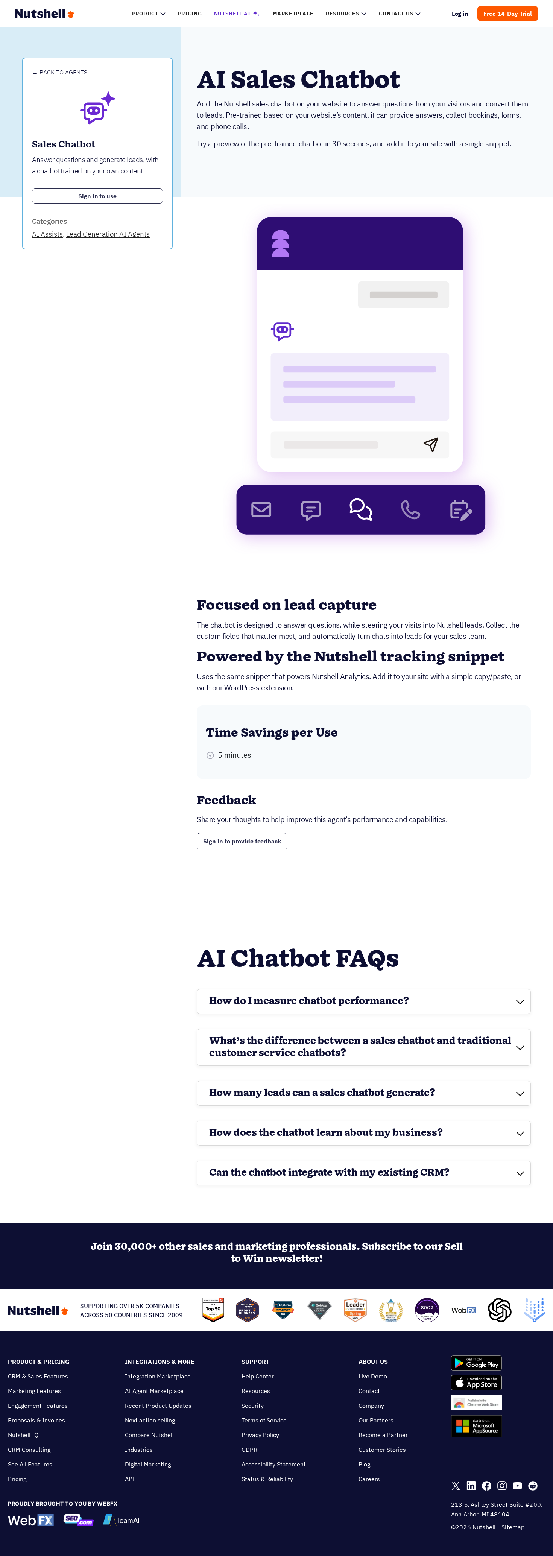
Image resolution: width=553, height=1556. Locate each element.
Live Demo (373, 1376)
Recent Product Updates (158, 1405)
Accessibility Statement (274, 1464)
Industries (139, 1449)
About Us (373, 1361)
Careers (369, 1479)
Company (371, 1405)
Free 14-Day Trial (507, 13)
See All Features (30, 1464)
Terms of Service (264, 1420)
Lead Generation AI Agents (108, 234)
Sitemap (512, 1527)
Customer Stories (382, 1449)
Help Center (258, 1376)
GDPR (249, 1449)
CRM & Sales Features (38, 1376)
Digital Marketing (148, 1464)
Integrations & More (159, 1361)
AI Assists (47, 234)
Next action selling (150, 1420)
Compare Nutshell (149, 1435)
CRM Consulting (29, 1449)
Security (253, 1405)
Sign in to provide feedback (242, 841)
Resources (256, 1391)
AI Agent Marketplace (154, 1391)
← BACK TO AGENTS (59, 72)
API (130, 1479)
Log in (460, 13)
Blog (364, 1464)
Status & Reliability (267, 1479)
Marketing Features (34, 1391)
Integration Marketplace (158, 1376)
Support (255, 1361)
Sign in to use (97, 196)
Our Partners (376, 1420)
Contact (369, 1391)
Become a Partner (383, 1435)
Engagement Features (38, 1405)
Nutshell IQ (23, 1435)
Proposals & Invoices (36, 1420)
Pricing (17, 1479)
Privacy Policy (260, 1435)
